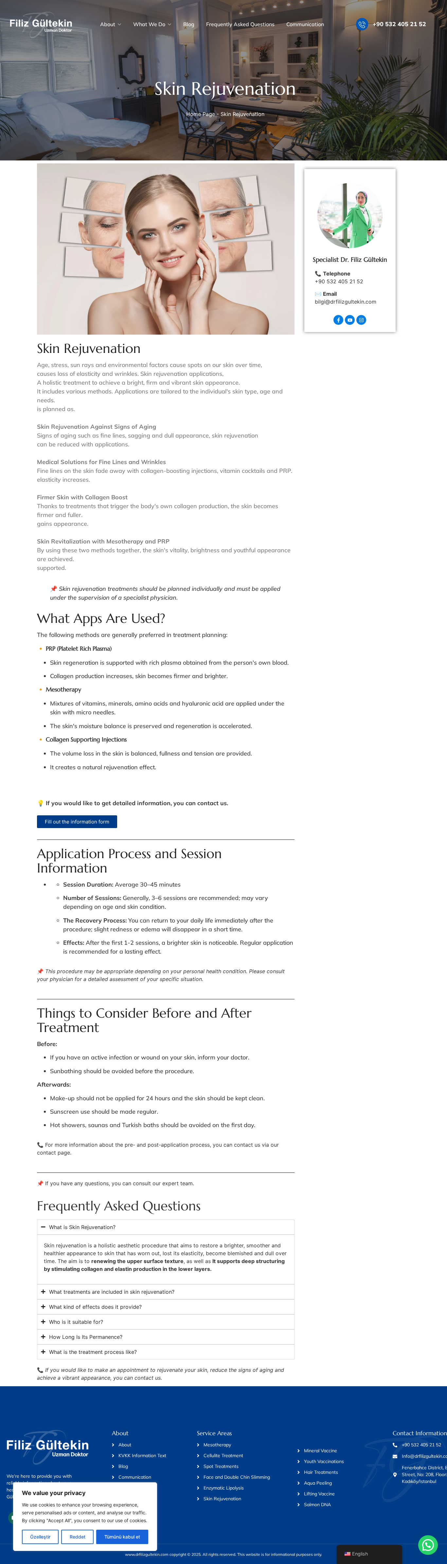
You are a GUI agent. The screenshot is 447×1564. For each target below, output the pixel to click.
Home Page (200, 114)
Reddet (77, 1536)
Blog (188, 24)
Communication (305, 24)
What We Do (149, 24)
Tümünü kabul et (122, 1536)
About (107, 24)
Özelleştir (40, 1536)
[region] (85, 1516)
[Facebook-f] (338, 320)
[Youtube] (350, 320)
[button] (428, 1545)
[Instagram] (361, 320)
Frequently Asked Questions (240, 24)
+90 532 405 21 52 (399, 24)
